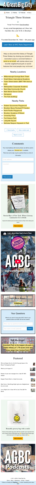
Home (8, 480)
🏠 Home (7, 13)
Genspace (7, 94)
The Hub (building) (10, 96)
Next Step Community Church (14, 89)
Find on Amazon (18, 226)
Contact (22, 480)
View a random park (24, 130)
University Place (9, 115)
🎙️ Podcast (21, 13)
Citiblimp (18, 303)
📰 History (14, 13)
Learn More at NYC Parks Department (18, 44)
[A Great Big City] (18, 5)
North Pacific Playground (13, 110)
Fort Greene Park (10, 118)
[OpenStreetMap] (24, 24)
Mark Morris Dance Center (13, 91)
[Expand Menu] (29, 13)
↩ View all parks (10, 130)
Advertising (17, 480)
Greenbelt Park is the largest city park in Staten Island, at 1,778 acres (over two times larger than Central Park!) (18, 347)
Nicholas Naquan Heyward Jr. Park (16, 123)
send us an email (10, 61)
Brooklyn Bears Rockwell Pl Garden (17, 108)
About (12, 480)
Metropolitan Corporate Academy (16, 86)
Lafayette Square (10, 120)
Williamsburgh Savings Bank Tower (16, 76)
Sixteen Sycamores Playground (15, 105)
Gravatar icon (18, 150)
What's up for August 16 (6, 368)
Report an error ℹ (18, 135)
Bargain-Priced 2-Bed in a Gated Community (11, 379)
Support (27, 480)
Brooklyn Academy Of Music (14, 113)
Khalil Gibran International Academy (17, 79)
